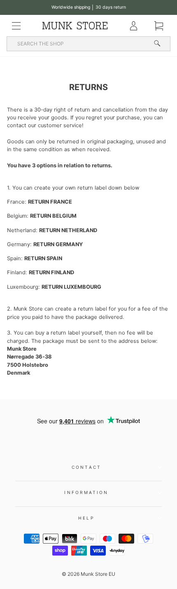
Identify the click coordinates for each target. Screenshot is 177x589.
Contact (86, 467)
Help (86, 517)
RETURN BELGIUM (53, 216)
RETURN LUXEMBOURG (71, 287)
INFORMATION (86, 492)
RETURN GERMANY (58, 244)
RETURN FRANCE (50, 202)
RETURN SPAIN (43, 258)
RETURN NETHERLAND (68, 230)
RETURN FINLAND (51, 272)
